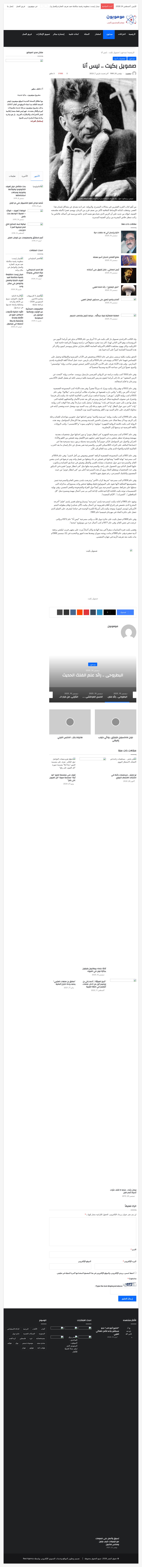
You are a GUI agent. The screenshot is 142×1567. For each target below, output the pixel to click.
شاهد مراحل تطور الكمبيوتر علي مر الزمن (26, 203)
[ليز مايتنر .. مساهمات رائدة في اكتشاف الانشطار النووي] (123, 765)
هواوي (31, 1348)
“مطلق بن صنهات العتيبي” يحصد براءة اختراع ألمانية (64, 983)
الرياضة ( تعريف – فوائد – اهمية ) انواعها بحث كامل (16, 213)
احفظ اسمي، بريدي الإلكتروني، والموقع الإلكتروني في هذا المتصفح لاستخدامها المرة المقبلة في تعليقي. (95, 1273)
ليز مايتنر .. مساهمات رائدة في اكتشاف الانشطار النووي (123, 776)
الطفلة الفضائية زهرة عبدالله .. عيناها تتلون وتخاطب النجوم (94, 316)
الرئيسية (132, 34)
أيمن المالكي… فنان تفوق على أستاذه (103, 270)
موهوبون (128, 73)
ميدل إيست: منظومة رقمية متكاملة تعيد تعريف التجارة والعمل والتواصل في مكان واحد (14, 280)
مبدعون (109, 34)
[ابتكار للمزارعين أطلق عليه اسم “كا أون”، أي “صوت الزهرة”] (57, 1343)
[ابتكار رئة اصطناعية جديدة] (84, 1330)
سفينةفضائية (40, 1338)
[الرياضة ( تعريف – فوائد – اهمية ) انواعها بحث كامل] (35, 214)
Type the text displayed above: (108, 1286)
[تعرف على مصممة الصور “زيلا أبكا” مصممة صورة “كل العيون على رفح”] (62, 765)
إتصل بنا (10, 6)
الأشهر (37, 176)
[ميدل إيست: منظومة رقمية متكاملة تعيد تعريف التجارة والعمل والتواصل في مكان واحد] (14, 264)
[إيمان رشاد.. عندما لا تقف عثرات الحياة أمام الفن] (123, 1083)
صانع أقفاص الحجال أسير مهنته (106, 257)
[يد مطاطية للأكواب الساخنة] (57, 1331)
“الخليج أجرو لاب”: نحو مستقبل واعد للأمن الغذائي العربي (107, 1331)
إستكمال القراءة (36, 121)
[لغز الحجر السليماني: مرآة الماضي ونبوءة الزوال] (34, 262)
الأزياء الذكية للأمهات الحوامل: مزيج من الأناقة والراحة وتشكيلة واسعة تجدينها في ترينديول (14, 318)
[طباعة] (60, 612)
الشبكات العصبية (29, 1334)
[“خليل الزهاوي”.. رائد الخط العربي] (128, 290)
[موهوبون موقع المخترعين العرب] (121, 19)
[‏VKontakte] (73, 612)
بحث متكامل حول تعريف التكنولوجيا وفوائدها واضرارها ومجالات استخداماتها (16, 191)
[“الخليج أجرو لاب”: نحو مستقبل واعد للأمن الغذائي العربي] (128, 1431)
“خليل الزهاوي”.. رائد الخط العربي (105, 287)
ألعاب (43, 1329)
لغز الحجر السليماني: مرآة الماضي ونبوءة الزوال (34, 273)
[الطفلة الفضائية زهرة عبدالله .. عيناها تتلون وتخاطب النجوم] (128, 321)
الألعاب (34, 1329)
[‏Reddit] (80, 612)
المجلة (86, 34)
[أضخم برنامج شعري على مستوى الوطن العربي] (128, 305)
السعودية (42, 1334)
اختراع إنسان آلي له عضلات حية (106, 232)
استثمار (98, 34)
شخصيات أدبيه (119, 58)
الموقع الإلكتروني (84, 1261)
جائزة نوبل (15, 1334)
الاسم (133, 1249)
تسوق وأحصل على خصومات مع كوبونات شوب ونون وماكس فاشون (107, 1541)
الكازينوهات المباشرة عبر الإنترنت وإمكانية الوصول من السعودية (74, 6)
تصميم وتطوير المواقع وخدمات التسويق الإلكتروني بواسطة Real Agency (51, 1558)
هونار (24, 1348)
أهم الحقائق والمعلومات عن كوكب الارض (25, 238)
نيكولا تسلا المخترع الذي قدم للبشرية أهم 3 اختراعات (16, 227)
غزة (31, 1338)
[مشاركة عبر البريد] (66, 612)
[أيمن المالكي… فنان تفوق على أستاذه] (128, 275)
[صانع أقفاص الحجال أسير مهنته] (128, 260)
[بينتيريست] (86, 612)
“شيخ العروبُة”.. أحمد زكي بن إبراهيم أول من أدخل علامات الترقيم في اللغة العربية (94, 984)
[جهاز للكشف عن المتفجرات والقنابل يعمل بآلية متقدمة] (71, 1330)
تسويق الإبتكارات (43, 34)
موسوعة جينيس (27, 1343)
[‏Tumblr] (93, 612)
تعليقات (12, 176)
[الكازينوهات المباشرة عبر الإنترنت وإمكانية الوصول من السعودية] (34, 300)
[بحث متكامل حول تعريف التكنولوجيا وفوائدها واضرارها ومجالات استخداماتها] (35, 190)
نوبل (16, 1343)
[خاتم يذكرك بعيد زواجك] (71, 1344)
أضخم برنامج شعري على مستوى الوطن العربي (100, 299)
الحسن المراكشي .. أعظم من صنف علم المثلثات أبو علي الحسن (92, 675)
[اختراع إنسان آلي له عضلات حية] (128, 242)
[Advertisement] (24, 147)
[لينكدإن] (99, 612)
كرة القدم (12, 1338)
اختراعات (122, 34)
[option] (92, 674)
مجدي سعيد (41, 1343)
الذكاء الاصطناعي (13, 1329)
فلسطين (23, 1338)
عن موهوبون (33, 6)
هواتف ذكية (41, 1348)
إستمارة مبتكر (58, 34)
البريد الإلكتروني (129, 1261)
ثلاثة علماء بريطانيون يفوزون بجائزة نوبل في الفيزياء (94, 970)
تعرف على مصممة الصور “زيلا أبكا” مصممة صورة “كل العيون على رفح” (62, 777)
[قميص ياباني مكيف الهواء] (84, 1341)
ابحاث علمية (74, 34)
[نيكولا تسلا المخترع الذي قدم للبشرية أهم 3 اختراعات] (35, 228)
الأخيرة (25, 176)
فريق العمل (20, 6)
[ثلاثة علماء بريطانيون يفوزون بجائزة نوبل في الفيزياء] (93, 862)
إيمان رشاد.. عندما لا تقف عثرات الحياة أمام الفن (123, 1191)
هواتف (9, 1343)
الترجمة (25, 1329)
